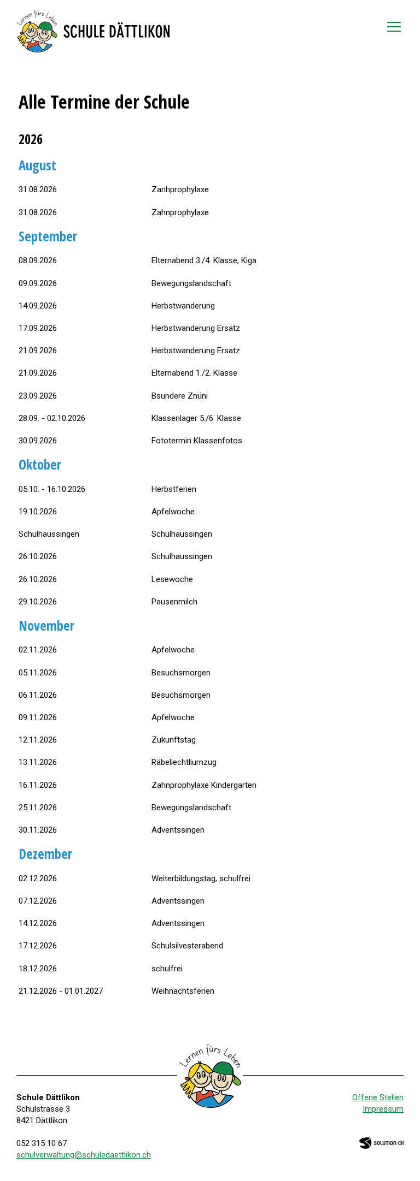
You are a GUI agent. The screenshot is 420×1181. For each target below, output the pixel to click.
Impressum (383, 1109)
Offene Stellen (378, 1097)
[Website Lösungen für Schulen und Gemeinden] (381, 1142)
